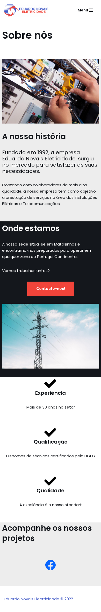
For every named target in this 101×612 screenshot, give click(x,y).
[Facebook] (50, 565)
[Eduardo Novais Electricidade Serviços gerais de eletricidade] (26, 10)
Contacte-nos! (50, 288)
